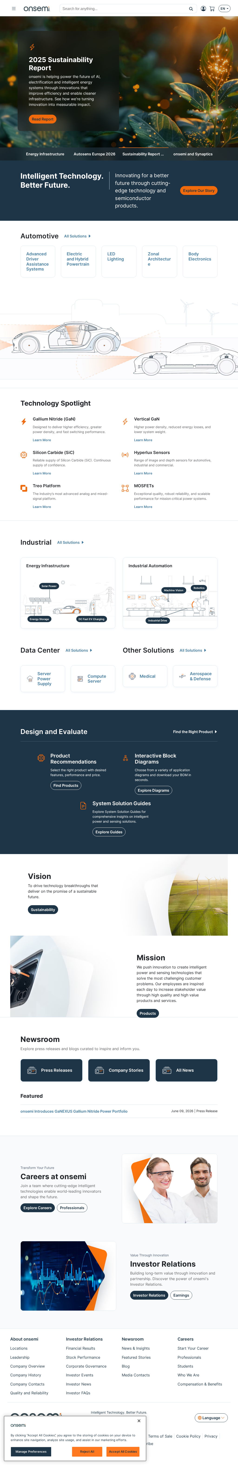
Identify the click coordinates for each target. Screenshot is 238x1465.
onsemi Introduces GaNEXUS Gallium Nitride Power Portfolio (74, 1111)
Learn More (42, 440)
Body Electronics (199, 256)
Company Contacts (27, 1384)
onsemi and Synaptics (193, 154)
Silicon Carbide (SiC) (53, 452)
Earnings (181, 1295)
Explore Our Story (199, 190)
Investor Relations (149, 1295)
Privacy (211, 1436)
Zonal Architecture (159, 258)
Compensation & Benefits (200, 1384)
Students (185, 1366)
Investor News (78, 1384)
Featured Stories (136, 1357)
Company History (25, 1375)
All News (185, 1070)
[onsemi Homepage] (37, 8)
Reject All (87, 1451)
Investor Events (79, 1375)
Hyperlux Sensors (152, 452)
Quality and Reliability (29, 1393)
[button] (191, 8)
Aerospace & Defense (201, 676)
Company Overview (27, 1366)
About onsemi (24, 1339)
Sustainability (43, 909)
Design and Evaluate (53, 731)
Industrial (36, 542)
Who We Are (188, 1375)
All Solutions (76, 236)
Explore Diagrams (153, 790)
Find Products (65, 785)
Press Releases (56, 1070)
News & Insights (136, 1348)
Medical (147, 676)
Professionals (72, 1207)
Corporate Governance (86, 1366)
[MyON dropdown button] (205, 8)
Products (148, 1013)
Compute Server (97, 679)
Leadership (20, 1357)
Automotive (39, 236)
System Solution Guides (122, 803)
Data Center (40, 650)
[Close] (139, 1421)
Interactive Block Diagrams (155, 759)
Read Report (42, 119)
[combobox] (122, 8)
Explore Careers (37, 1207)
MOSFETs (144, 485)
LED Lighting (115, 256)
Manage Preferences (31, 1451)
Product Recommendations (73, 759)
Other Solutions (148, 650)
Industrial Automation (150, 565)
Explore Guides (109, 832)
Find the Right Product (193, 731)
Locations (18, 1348)
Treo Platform (46, 485)
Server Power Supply (44, 678)
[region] (75, 1438)
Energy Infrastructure (45, 154)
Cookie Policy (188, 1436)
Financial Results (80, 1348)
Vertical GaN (146, 419)
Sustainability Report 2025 (145, 154)
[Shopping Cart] (214, 8)
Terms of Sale (160, 1436)
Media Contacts (136, 1375)
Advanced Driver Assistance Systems (37, 261)
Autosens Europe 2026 (94, 154)
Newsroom (133, 1339)
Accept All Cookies (123, 1451)
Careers (186, 1339)
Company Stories (126, 1070)
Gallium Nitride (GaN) (54, 419)
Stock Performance (83, 1357)
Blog (126, 1366)
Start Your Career (193, 1348)
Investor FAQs (78, 1393)
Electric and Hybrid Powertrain (78, 258)
